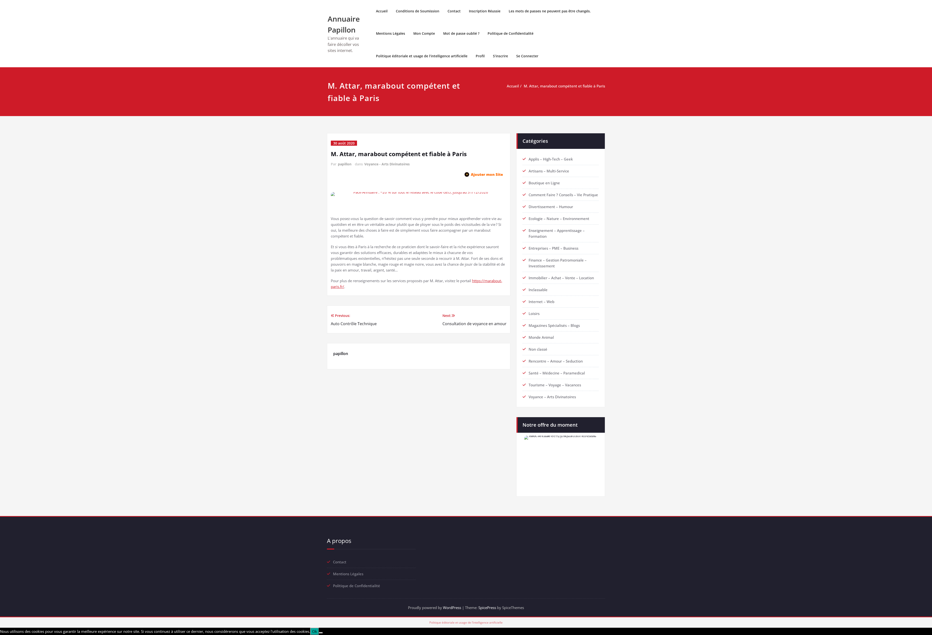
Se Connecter (527, 56)
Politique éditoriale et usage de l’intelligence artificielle (421, 56)
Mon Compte (424, 33)
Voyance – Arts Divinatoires (552, 396)
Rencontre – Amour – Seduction (556, 361)
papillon (344, 164)
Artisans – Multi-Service (549, 171)
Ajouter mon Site (484, 174)
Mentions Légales (390, 33)
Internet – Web (541, 301)
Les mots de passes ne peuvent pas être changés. (550, 11)
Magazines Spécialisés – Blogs (554, 325)
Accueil (382, 11)
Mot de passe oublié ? (461, 33)
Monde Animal (541, 337)
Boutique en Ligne (544, 182)
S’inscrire (500, 56)
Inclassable (538, 289)
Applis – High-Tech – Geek (551, 159)
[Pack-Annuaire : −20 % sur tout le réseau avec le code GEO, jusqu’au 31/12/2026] (419, 200)
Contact (454, 11)
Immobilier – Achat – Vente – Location (561, 277)
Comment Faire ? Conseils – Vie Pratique (563, 194)
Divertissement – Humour (551, 206)
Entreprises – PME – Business (553, 248)
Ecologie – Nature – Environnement (559, 218)
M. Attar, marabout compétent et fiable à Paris (564, 86)
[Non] (321, 633)
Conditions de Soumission (417, 11)
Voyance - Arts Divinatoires (387, 164)
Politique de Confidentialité (510, 33)
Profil (480, 56)
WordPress (452, 607)
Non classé (538, 349)
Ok (314, 631)
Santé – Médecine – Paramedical (557, 373)
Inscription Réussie (484, 11)
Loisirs (534, 313)
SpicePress (487, 607)
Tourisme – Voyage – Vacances (555, 384)
